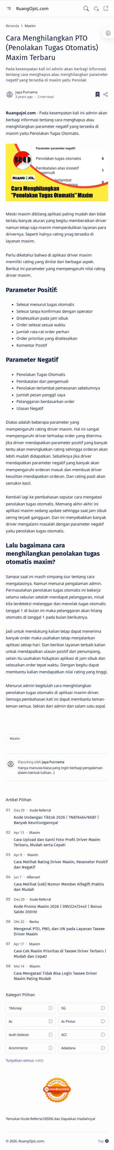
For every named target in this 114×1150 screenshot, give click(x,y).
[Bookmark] (105, 8)
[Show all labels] (24, 1060)
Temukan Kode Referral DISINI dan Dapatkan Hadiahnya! (50, 1118)
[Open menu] (8, 8)
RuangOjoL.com (33, 8)
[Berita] (34, 921)
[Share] (105, 94)
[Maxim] (15, 738)
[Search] (86, 8)
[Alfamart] (33, 877)
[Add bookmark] (97, 94)
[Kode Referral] (40, 810)
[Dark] (95, 8)
